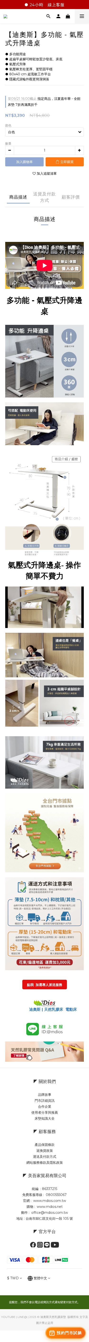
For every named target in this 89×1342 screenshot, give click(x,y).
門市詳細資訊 (45, 1100)
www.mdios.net (49, 1206)
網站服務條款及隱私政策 (44, 1162)
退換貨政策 (44, 1150)
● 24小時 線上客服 (44, 4)
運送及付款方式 (44, 1156)
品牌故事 (44, 1094)
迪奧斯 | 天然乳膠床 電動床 (53, 1009)
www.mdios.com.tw (49, 1201)
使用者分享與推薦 (44, 1112)
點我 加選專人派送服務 (44, 984)
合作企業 (44, 1106)
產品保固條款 (45, 1145)
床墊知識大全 (45, 1118)
